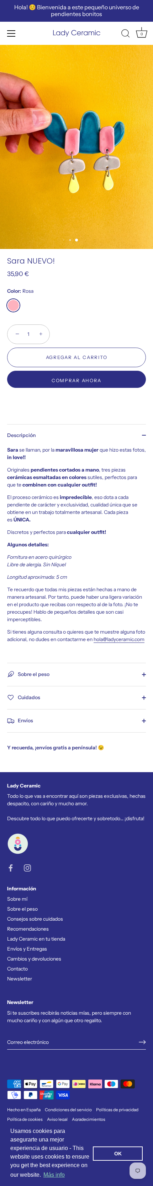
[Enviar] (142, 1042)
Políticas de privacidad (117, 1109)
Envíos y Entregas (27, 949)
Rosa (13, 305)
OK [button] (118, 1153)
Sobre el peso (33, 674)
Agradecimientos (88, 1119)
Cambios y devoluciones (34, 959)
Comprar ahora (76, 380)
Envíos (25, 720)
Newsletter (19, 979)
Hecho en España (24, 1109)
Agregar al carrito (76, 357)
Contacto (17, 969)
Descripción (21, 435)
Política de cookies (25, 1119)
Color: (20, 291)
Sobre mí (17, 899)
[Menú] (11, 33)
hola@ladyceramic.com (119, 639)
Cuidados (28, 697)
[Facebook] (10, 867)
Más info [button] (54, 1175)
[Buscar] (125, 34)
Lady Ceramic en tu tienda (36, 939)
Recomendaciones (28, 929)
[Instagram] (27, 867)
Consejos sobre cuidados (35, 919)
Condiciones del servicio (68, 1109)
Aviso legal (57, 1119)
